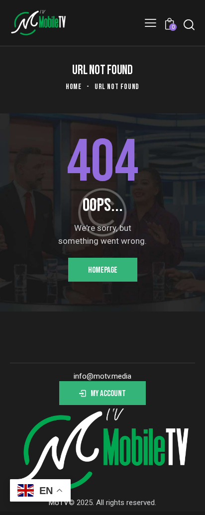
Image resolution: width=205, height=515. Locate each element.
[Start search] (189, 24)
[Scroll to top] (188, 498)
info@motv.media (102, 376)
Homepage (102, 270)
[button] (150, 22)
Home (74, 87)
